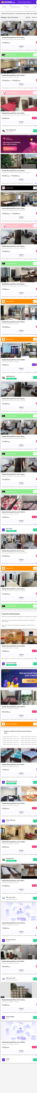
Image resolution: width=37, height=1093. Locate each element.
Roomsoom (9, 188)
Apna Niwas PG (11, 55)
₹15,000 (6, 404)
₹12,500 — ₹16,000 (11, 214)
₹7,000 (5, 928)
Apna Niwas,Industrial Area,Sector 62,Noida (13, 39)
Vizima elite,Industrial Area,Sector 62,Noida (13, 210)
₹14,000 (6, 43)
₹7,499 (5, 517)
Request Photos (21, 918)
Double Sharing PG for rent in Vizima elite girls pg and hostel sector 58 (14, 208)
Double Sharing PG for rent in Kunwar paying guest (14, 923)
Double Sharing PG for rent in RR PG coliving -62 (14, 881)
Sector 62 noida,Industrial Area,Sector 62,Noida (14, 552)
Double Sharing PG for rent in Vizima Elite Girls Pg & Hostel (14, 75)
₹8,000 (5, 118)
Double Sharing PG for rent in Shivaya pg (14, 707)
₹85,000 (6, 712)
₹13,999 (6, 442)
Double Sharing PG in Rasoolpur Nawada (11, 740)
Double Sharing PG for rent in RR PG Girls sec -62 (14, 961)
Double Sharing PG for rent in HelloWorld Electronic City (14, 113)
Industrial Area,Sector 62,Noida (10, 77)
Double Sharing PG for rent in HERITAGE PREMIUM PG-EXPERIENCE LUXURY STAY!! (14, 360)
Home (3, 11)
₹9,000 (5, 289)
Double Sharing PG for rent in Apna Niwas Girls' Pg (14, 589)
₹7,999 (5, 365)
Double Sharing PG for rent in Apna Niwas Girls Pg (14, 37)
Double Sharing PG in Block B (10, 742)
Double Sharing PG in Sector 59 (11, 744)
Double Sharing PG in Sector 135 (11, 736)
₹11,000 (6, 886)
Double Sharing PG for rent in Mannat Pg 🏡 (14, 284)
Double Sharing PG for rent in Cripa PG (14, 803)
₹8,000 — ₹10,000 (11, 176)
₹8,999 (5, 847)
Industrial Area (20, 11)
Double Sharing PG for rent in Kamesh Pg (14, 1000)
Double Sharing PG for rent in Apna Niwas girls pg (14, 436)
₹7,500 (5, 770)
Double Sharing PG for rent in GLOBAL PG (14, 842)
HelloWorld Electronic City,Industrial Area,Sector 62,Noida (17, 115)
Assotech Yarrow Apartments (10, 172)
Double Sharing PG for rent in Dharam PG (14, 764)
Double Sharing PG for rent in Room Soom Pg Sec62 (14, 170)
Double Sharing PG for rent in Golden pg (14, 1042)
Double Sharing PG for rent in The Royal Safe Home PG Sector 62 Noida (14, 512)
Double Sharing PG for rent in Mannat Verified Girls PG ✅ (14, 322)
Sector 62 (12, 11)
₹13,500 (6, 594)
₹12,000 (6, 556)
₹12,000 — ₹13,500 (11, 80)
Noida (7, 11)
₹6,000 (5, 1005)
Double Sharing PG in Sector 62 (11, 738)
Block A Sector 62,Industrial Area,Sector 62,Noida (15, 286)
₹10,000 (6, 327)
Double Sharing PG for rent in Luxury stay (14, 551)
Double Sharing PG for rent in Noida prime (14, 646)
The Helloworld (11, 130)
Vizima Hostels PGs (12, 92)
